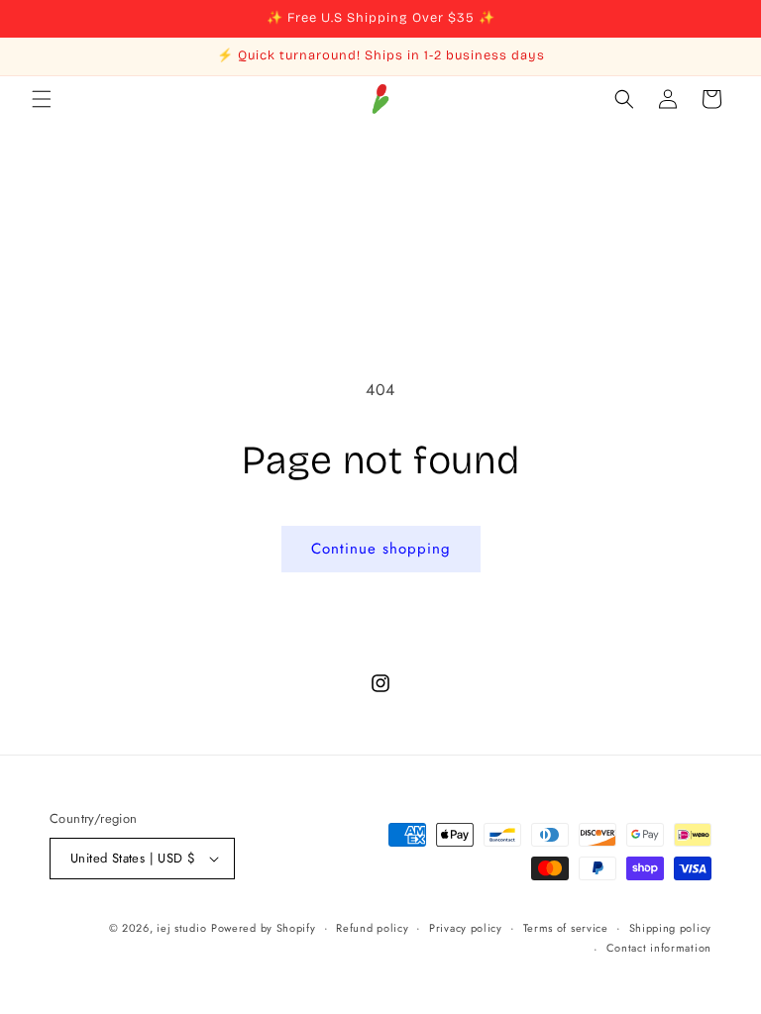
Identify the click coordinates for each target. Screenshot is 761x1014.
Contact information (658, 948)
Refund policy (372, 928)
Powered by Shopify (263, 928)
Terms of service (565, 928)
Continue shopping (381, 548)
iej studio (181, 928)
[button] (41, 99)
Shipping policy (670, 928)
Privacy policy (465, 928)
